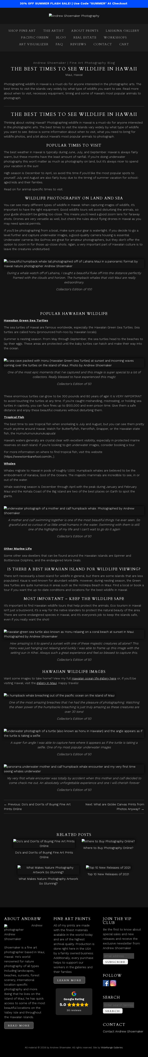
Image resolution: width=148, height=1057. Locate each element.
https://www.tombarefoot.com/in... (29, 456)
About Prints (84, 31)
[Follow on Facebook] (106, 984)
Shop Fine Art (22, 31)
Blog (61, 37)
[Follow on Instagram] (113, 984)
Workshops (115, 37)
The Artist (53, 31)
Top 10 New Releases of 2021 (108, 874)
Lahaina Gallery (123, 31)
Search (112, 1011)
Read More (19, 1025)
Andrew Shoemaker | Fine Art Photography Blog (74, 63)
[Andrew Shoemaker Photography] (74, 16)
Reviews (78, 44)
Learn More (69, 980)
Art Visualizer (33, 44)
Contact (102, 44)
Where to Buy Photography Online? (108, 848)
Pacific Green (35, 37)
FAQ (59, 44)
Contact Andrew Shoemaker (123, 1031)
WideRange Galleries (112, 1047)
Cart (124, 44)
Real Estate (85, 37)
